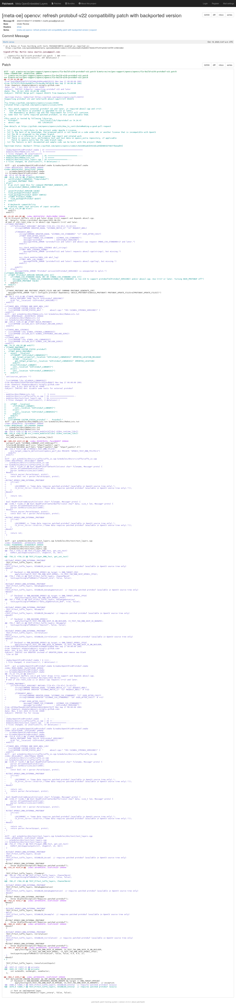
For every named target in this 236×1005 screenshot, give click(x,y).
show (19, 26)
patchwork (95, 1001)
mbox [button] (221, 14)
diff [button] (214, 14)
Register (215, 3)
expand (93, 29)
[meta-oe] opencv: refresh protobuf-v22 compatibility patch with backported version (53, 29)
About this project (88, 3)
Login (205, 3)
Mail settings (228, 3)
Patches (57, 3)
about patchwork (138, 1001)
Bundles (71, 3)
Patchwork (7, 3)
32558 (207, 14)
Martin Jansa (8, 41)
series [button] (229, 14)
